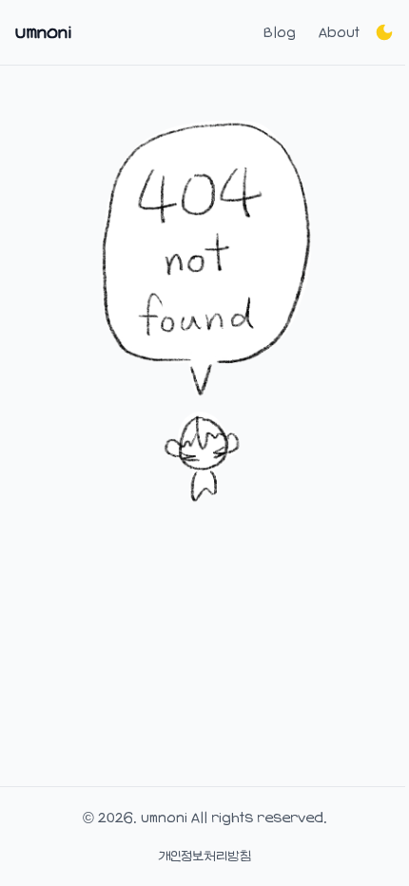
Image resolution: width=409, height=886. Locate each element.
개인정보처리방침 (204, 855)
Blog (279, 32)
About (339, 32)
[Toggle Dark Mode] (384, 32)
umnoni (43, 32)
